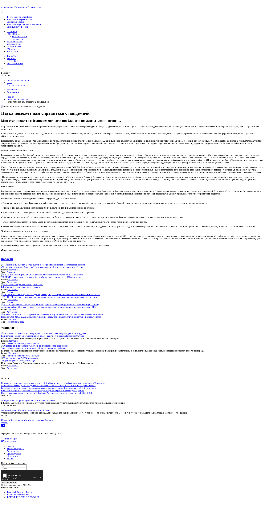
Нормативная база (15, 322)
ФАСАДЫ (11, 56)
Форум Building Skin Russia (19, 17)
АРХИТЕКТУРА (14, 41)
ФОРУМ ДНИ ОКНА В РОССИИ (23, 497)
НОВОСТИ (12, 34)
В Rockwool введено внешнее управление (21, 287)
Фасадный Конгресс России (20, 492)
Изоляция (13, 270)
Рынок (10, 292)
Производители (14, 453)
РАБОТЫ (11, 49)
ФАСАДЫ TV (13, 51)
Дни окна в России (16, 22)
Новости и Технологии (17, 99)
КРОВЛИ (11, 58)
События (11, 272)
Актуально (12, 282)
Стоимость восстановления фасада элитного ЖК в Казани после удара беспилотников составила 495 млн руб (52, 383)
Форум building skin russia (19, 495)
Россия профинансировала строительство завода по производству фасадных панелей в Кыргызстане (48, 388)
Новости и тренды (15, 448)
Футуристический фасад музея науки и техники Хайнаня (28, 400)
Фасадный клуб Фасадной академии (24, 24)
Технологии (17, 39)
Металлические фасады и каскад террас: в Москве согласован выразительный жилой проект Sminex (48, 385)
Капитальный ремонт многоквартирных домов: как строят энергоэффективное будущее (42, 336)
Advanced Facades (15, 63)
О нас (9, 82)
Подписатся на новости (18, 80)
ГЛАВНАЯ (12, 31)
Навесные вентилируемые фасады (23, 343)
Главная (10, 97)
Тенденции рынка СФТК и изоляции (18, 361)
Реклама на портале (16, 85)
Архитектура (13, 451)
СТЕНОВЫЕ (13, 61)
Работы (10, 458)
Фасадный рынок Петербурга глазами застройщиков (26, 410)
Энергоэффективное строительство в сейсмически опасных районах (33, 348)
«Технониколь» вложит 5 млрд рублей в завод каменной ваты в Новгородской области (42, 267)
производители (14, 44)
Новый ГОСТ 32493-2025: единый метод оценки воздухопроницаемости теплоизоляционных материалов (51, 317)
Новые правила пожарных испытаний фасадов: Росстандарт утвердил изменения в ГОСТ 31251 (46, 393)
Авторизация (13, 92)
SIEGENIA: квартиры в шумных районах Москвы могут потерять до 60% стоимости (41, 277)
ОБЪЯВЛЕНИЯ (14, 46)
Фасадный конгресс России (20, 19)
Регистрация (12, 89)
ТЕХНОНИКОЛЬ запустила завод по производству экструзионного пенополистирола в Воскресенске (49, 297)
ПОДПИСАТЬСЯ (9, 482)
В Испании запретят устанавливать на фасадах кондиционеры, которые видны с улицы (42, 390)
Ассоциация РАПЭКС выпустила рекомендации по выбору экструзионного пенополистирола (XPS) (48, 307)
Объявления (12, 456)
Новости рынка (19, 36)
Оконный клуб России (17, 27)
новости (7, 259)
